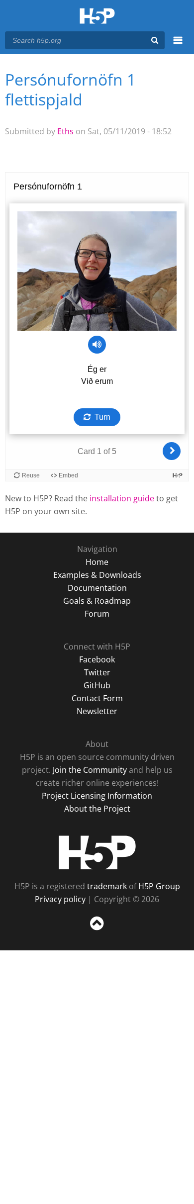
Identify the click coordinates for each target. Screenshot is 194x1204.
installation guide (122, 498)
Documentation (97, 587)
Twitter (97, 672)
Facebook (97, 659)
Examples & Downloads (97, 574)
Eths (65, 131)
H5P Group (159, 886)
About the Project (97, 808)
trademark (107, 886)
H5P (97, 852)
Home (97, 561)
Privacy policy (60, 899)
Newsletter (97, 711)
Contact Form (97, 698)
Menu (178, 45)
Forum (97, 613)
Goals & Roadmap (97, 600)
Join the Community (90, 769)
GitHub (97, 685)
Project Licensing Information (97, 795)
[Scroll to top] (97, 930)
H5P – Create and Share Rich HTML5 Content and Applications (97, 16)
